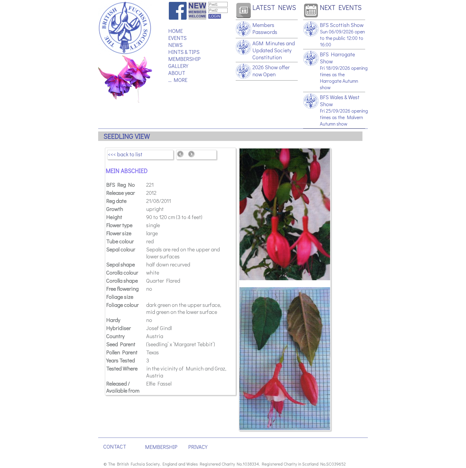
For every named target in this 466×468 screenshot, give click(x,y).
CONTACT (114, 446)
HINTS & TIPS (184, 51)
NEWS (175, 44)
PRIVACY (197, 446)
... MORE (177, 79)
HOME (175, 30)
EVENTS (177, 37)
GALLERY (178, 65)
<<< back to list (125, 154)
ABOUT (176, 72)
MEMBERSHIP (184, 58)
